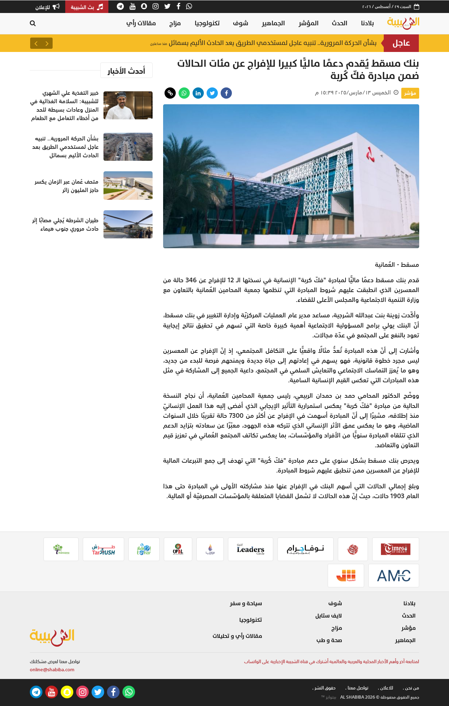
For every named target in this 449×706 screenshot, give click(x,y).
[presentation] (47, 43)
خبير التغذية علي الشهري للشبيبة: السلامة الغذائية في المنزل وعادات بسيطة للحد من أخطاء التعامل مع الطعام (64, 105)
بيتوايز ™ (328, 697)
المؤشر (309, 23)
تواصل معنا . (356, 688)
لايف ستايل (328, 615)
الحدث (339, 23)
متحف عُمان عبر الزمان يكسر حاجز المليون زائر (67, 186)
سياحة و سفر (246, 603)
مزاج (175, 23)
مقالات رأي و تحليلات (237, 636)
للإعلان (43, 7)
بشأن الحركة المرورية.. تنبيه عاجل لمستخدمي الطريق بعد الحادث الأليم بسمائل (263, 43)
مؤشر (410, 93)
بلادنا (367, 23)
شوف (240, 23)
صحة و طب (329, 640)
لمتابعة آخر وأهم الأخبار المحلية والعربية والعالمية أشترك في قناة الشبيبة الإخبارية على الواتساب (331, 661)
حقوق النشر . (324, 688)
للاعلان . (385, 688)
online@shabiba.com (52, 669)
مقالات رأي (141, 23)
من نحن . (411, 688)
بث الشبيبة (83, 7)
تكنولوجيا (207, 23)
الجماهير (273, 23)
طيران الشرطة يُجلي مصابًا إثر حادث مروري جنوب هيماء (65, 224)
